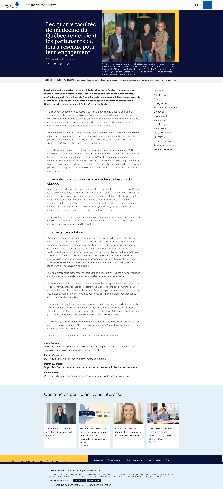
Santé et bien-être (163, 149)
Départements (114, 460)
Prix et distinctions (163, 132)
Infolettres (98, 460)
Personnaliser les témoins (59, 480)
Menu (198, 5)
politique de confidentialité (69, 484)
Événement (159, 111)
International (160, 120)
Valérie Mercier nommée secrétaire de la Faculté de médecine (59, 432)
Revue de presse (162, 141)
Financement (160, 115)
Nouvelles (58, 79)
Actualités (70, 79)
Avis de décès (161, 95)
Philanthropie (160, 128)
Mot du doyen (161, 124)
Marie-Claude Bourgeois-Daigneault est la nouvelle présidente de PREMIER (127, 432)
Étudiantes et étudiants (165, 107)
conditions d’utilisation (99, 484)
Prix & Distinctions (135, 460)
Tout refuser (79, 480)
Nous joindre (155, 460)
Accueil (48, 79)
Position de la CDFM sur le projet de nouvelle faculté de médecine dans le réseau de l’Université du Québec (93, 435)
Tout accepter (94, 480)
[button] (48, 64)
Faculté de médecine (40, 5)
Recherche (159, 136)
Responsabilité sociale (165, 145)
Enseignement (161, 103)
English (169, 460)
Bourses (158, 99)
